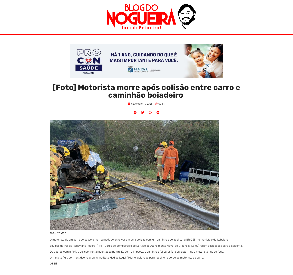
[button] (135, 112)
